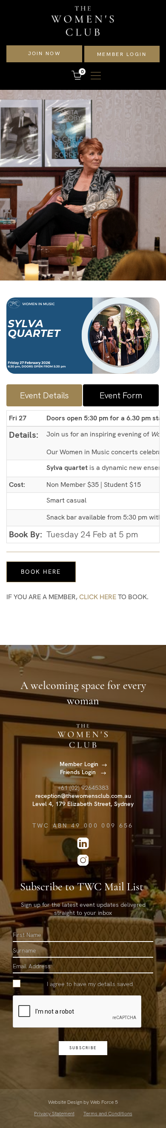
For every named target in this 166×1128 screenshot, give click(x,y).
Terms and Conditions (107, 1113)
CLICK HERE (97, 596)
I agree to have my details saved (90, 984)
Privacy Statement (54, 1113)
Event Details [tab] (44, 395)
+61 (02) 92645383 (83, 788)
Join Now (44, 53)
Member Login (122, 54)
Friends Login (78, 772)
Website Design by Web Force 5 (83, 1102)
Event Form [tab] (121, 395)
